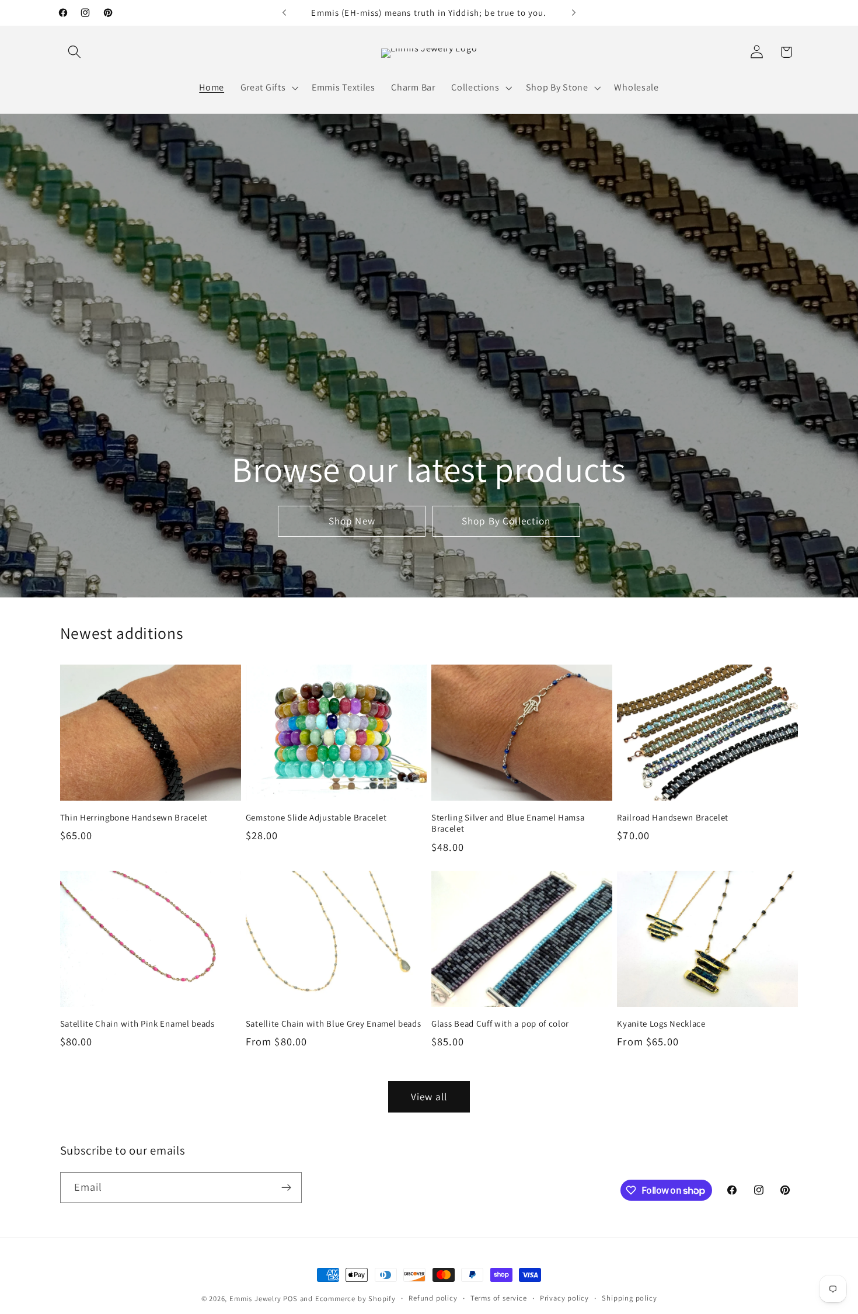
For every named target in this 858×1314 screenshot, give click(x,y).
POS (290, 1298)
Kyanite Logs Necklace (661, 1023)
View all (429, 1096)
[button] (75, 52)
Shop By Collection (506, 521)
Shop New (352, 521)
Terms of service (498, 1298)
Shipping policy (629, 1298)
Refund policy (433, 1298)
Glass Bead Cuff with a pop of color (500, 1023)
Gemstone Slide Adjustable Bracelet (316, 817)
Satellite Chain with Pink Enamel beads (137, 1023)
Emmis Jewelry (255, 1298)
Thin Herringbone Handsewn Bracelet (134, 817)
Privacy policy (564, 1298)
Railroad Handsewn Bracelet (672, 817)
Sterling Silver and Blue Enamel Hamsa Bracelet (508, 823)
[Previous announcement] (284, 13)
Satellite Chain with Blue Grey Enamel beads (333, 1023)
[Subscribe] (286, 1188)
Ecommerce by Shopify (355, 1298)
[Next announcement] (574, 13)
